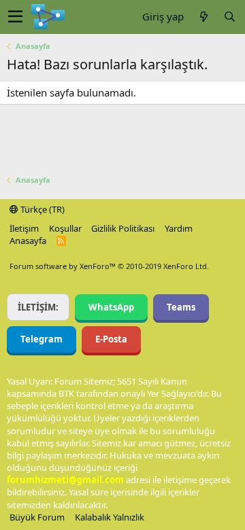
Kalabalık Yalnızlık (109, 517)
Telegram (41, 339)
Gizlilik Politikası (122, 228)
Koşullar (65, 228)
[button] (15, 17)
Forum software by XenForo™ (109, 266)
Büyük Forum (37, 517)
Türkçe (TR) (41, 209)
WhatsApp (111, 307)
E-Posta (111, 339)
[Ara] (229, 16)
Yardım (179, 228)
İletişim (24, 228)
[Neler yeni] (203, 16)
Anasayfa (28, 240)
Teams (181, 307)
